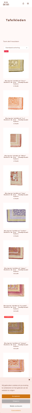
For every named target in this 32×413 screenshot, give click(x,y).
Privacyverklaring (16, 410)
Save (7, 51)
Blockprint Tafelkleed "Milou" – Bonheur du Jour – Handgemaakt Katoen (16, 157)
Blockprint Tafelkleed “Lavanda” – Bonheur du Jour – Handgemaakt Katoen (16, 307)
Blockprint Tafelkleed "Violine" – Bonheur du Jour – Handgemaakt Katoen (16, 232)
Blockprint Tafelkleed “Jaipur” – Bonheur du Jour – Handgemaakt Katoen (16, 270)
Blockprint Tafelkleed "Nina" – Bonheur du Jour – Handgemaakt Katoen (16, 195)
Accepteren (16, 396)
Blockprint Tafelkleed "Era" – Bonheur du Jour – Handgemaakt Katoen (16, 120)
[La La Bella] (6, 3)
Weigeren (16, 401)
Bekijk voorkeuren (16, 406)
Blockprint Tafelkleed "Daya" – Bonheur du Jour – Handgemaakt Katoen (16, 82)
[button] (29, 380)
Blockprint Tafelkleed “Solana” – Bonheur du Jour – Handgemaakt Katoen (16, 344)
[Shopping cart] (22, 3)
